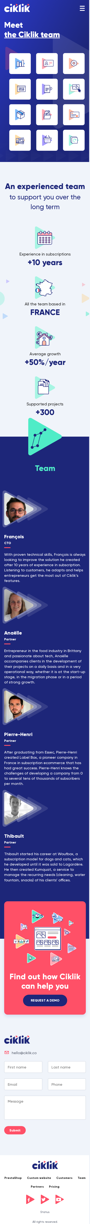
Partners (37, 1186)
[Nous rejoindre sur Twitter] (45, 1199)
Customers (64, 1178)
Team (82, 1178)
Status (45, 1212)
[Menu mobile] (82, 8)
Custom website (39, 1178)
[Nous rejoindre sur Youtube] (59, 1199)
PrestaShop (13, 1178)
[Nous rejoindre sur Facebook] (30, 1199)
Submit (15, 1130)
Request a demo (45, 1000)
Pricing (54, 1186)
